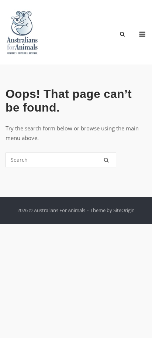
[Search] (106, 160)
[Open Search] (122, 34)
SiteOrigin (124, 210)
